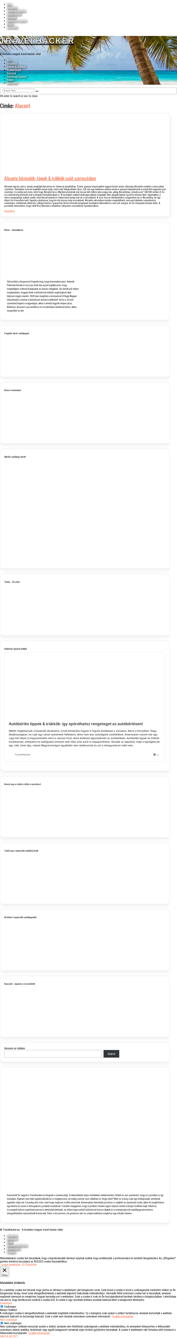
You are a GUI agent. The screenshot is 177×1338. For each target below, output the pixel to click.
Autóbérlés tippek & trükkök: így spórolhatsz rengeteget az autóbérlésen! (76, 724)
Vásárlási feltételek (17, 1245)
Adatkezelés (13, 1249)
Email (10, 1242)
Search (111, 1054)
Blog (9, 4)
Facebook (12, 1235)
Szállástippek (14, 14)
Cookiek (11, 1252)
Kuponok (11, 17)
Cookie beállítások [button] (10, 1264)
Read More (9, 211)
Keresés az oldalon (14, 1048)
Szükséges (10, 1306)
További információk (122, 1316)
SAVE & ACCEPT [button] (9, 1336)
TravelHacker (37, 40)
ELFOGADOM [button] (29, 1264)
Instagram (12, 1239)
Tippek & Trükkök (16, 11)
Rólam (10, 24)
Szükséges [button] (6, 1303)
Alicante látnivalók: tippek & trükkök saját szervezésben (50, 178)
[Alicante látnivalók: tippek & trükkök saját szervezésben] (70, 169)
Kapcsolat (12, 27)
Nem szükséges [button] (8, 1319)
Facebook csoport (17, 20)
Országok (12, 7)
